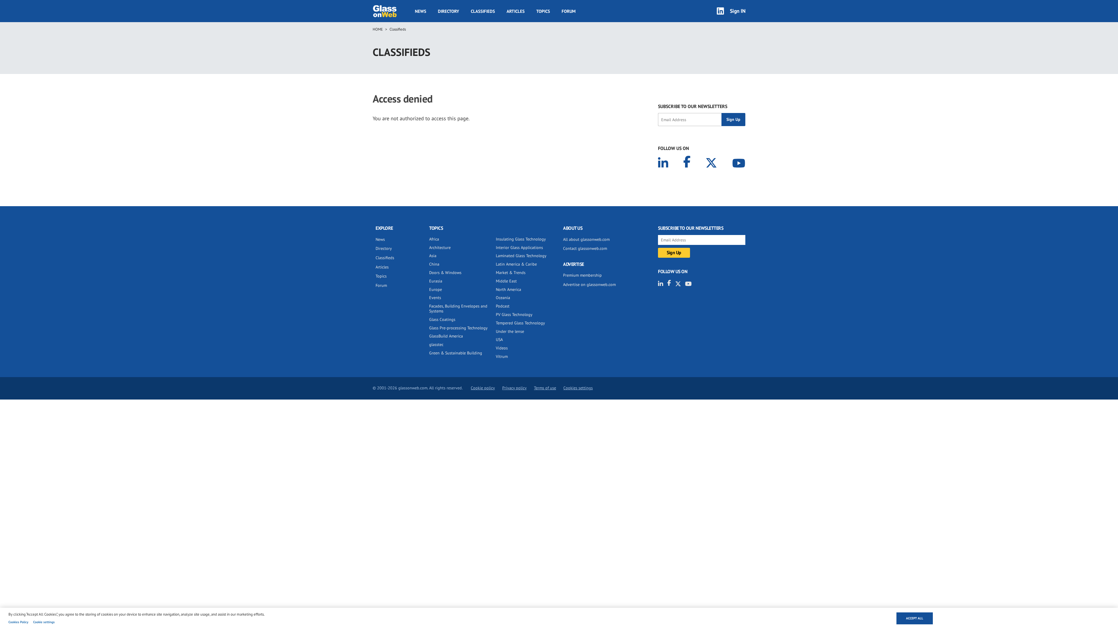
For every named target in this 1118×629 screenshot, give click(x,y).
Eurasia (435, 281)
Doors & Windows (445, 272)
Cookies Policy (18, 622)
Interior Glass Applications (519, 247)
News (420, 11)
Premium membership (582, 275)
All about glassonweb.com (586, 239)
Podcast (503, 306)
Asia (432, 255)
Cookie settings (44, 622)
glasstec (436, 344)
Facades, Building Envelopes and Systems (458, 308)
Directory (448, 11)
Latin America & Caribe (516, 264)
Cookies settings (578, 388)
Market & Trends (511, 272)
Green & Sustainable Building (455, 353)
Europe (435, 289)
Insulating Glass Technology (521, 239)
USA (499, 339)
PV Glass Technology (514, 314)
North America (508, 289)
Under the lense (510, 331)
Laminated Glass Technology (521, 255)
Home (378, 29)
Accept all (914, 618)
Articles (516, 11)
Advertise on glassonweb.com (589, 284)
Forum (569, 11)
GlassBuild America (446, 336)
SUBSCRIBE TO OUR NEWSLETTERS (692, 106)
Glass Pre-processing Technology (458, 328)
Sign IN (738, 11)
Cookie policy (483, 388)
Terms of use (545, 388)
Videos (502, 348)
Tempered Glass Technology (520, 323)
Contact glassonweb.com (585, 248)
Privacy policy (514, 388)
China (434, 264)
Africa (434, 239)
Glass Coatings (442, 319)
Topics (543, 11)
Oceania (503, 297)
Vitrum (502, 356)
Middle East (506, 281)
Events (435, 297)
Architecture (440, 247)
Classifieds (483, 11)
